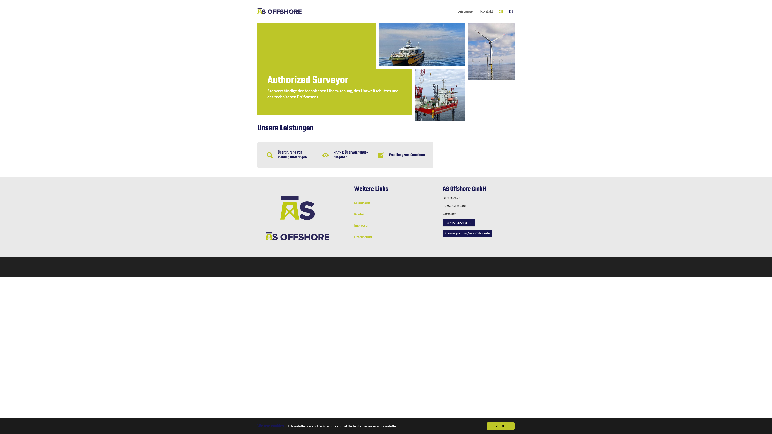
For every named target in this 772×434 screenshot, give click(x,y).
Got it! (500, 426)
